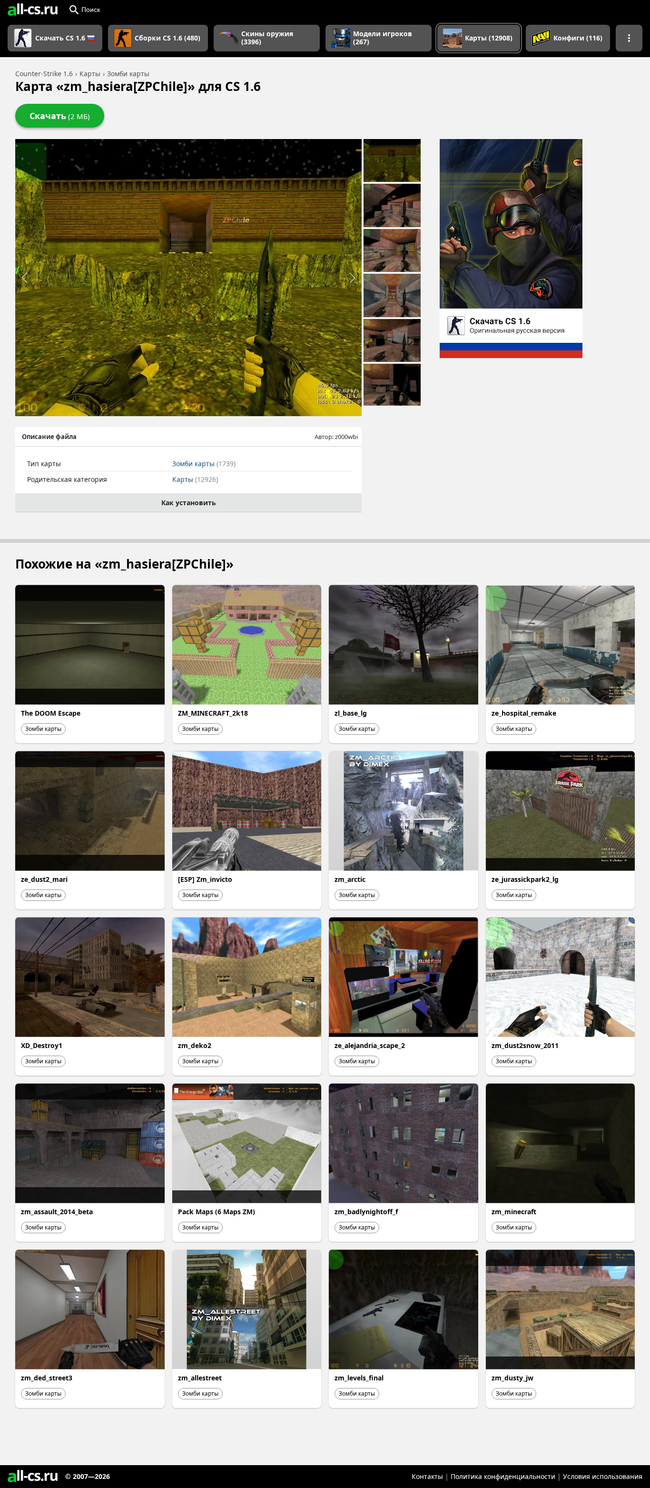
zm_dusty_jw (512, 1377)
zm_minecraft (514, 1211)
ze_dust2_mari (44, 879)
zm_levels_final (359, 1377)
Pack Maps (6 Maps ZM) (216, 1211)
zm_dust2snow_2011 (525, 1045)
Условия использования (602, 1476)
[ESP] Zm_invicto (205, 879)
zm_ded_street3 (46, 1377)
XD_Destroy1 (41, 1045)
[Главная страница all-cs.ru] (32, 9)
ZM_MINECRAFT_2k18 (213, 713)
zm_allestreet (200, 1377)
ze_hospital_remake (524, 713)
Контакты (427, 1476)
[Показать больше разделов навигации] (629, 38)
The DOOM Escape (50, 713)
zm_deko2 (194, 1045)
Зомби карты (204, 463)
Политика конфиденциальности (503, 1476)
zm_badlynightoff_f (366, 1211)
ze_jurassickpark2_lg (525, 879)
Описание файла (49, 436)
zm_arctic (350, 879)
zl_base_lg (351, 713)
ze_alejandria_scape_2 (370, 1045)
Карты (195, 479)
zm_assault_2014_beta (57, 1211)
